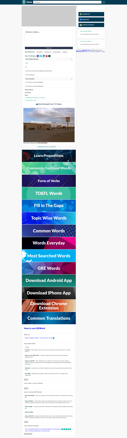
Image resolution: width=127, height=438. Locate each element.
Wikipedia (65, 52)
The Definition (39, 52)
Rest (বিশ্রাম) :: (28, 373)
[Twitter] (41, 56)
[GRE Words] (49, 274)
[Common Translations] (49, 323)
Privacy (92, 51)
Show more (48, 48)
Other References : (30, 52)
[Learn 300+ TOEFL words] (49, 199)
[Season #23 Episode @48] (68, 429)
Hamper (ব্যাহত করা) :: (30, 416)
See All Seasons (28, 433)
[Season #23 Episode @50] (65, 429)
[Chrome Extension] (49, 311)
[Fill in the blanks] (49, 211)
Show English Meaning (49, 59)
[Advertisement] (48, 16)
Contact (103, 51)
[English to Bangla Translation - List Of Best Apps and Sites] (53, 338)
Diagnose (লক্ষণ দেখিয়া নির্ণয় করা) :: (32, 355)
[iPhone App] (49, 299)
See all (25, 379)
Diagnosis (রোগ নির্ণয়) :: (30, 361)
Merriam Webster (57, 52)
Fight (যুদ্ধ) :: (28, 368)
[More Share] (49, 56)
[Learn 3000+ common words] (49, 236)
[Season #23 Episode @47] (70, 429)
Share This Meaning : (31, 56)
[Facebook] (38, 56)
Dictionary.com (48, 52)
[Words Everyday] (49, 249)
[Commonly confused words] (49, 174)
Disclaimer (97, 51)
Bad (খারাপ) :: (28, 349)
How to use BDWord (34, 328)
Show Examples (49, 78)
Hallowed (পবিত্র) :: (29, 412)
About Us (86, 51)
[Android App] (49, 286)
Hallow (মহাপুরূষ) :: (29, 406)
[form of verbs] (49, 186)
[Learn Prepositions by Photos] (49, 161)
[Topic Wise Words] (49, 224)
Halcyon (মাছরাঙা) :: (29, 401)
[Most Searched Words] (49, 261)
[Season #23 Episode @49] (66, 429)
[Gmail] (46, 56)
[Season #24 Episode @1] (63, 429)
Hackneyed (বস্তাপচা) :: (30, 395)
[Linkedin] (44, 56)
